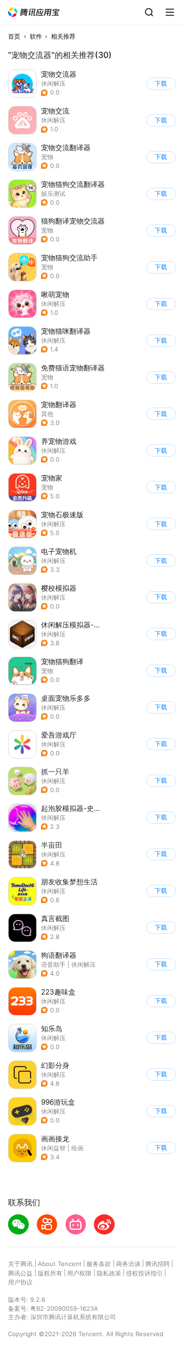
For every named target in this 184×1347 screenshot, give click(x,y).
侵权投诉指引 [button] (144, 1273)
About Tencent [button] (60, 1263)
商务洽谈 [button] (128, 1263)
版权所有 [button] (50, 1273)
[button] (34, 12)
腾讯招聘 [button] (157, 1263)
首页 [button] (14, 36)
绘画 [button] (77, 1148)
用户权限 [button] (79, 1273)
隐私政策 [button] (109, 1273)
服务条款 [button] (98, 1263)
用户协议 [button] (20, 1282)
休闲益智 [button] (53, 1148)
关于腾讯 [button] (20, 1263)
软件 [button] (36, 36)
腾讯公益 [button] (20, 1273)
